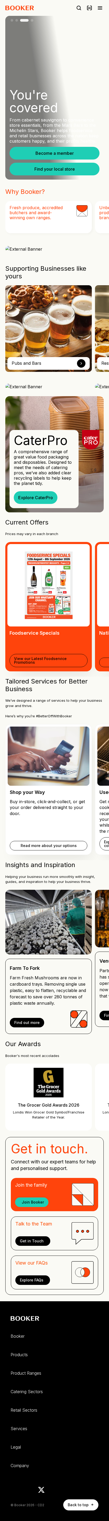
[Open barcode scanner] (89, 8)
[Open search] (79, 8)
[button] (54, 153)
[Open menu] (100, 8)
